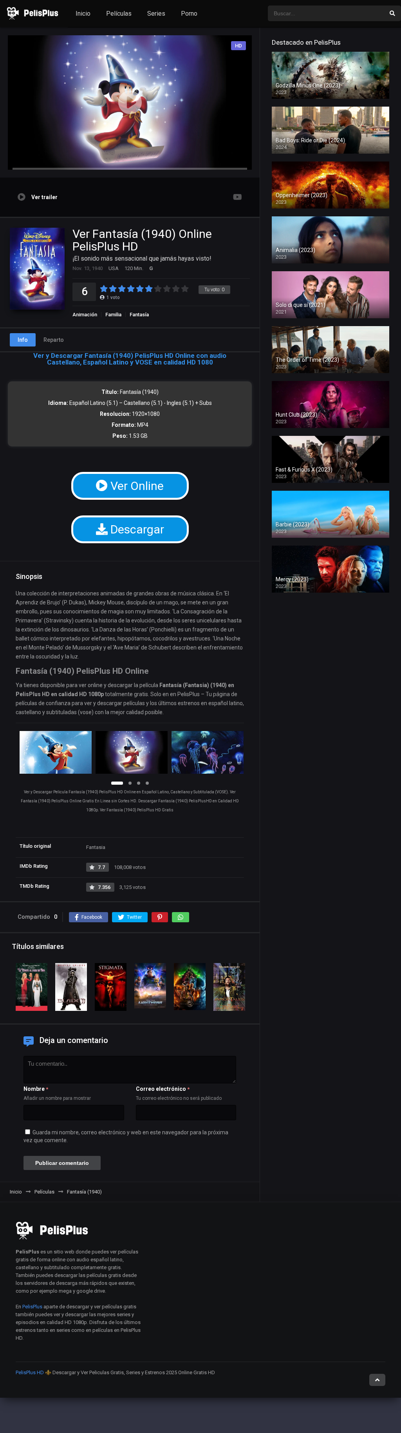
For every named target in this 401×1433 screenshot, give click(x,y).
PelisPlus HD (30, 1372)
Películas (119, 13)
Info (23, 340)
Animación (84, 314)
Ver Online (136, 486)
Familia (113, 314)
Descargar (136, 529)
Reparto (53, 340)
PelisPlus (32, 1307)
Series (156, 13)
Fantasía (139, 314)
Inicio (83, 13)
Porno (189, 13)
